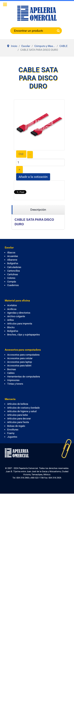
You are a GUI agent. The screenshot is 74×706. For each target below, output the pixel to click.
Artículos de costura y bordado (23, 407)
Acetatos (12, 305)
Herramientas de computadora (23, 376)
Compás (11, 281)
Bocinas (11, 369)
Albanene (12, 259)
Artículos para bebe (17, 414)
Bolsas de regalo (16, 426)
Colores (11, 278)
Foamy (10, 433)
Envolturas (12, 429)
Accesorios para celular (19, 358)
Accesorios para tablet (19, 365)
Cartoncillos (13, 270)
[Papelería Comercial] (37, 13)
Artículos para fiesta (18, 422)
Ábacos (11, 252)
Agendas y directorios (18, 312)
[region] (38, 209)
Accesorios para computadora (23, 354)
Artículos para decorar (19, 418)
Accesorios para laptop (19, 362)
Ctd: (21, 154)
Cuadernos (13, 285)
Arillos (10, 320)
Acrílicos (12, 309)
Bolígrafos (12, 263)
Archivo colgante (16, 316)
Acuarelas (12, 256)
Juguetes (12, 436)
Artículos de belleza (17, 403)
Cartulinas (12, 274)
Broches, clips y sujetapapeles (23, 334)
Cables (11, 373)
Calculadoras (14, 267)
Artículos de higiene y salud (21, 411)
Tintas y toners (15, 383)
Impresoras (13, 380)
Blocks (11, 327)
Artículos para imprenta (19, 323)
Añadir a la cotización (33, 177)
